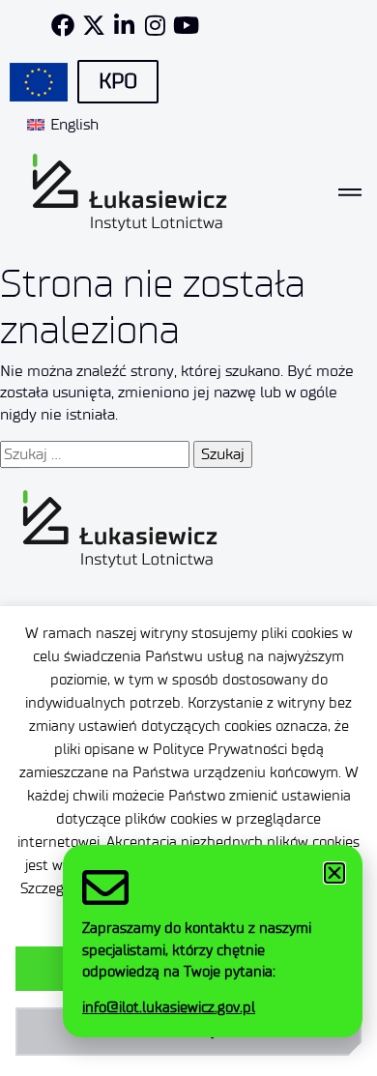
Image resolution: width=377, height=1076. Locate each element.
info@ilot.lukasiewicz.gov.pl (168, 1007)
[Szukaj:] (94, 454)
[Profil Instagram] (155, 25)
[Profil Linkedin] (124, 25)
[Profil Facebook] (62, 25)
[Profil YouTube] (186, 25)
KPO (118, 81)
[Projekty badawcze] (39, 82)
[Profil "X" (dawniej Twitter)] (93, 25)
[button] (334, 873)
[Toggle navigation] (350, 192)
